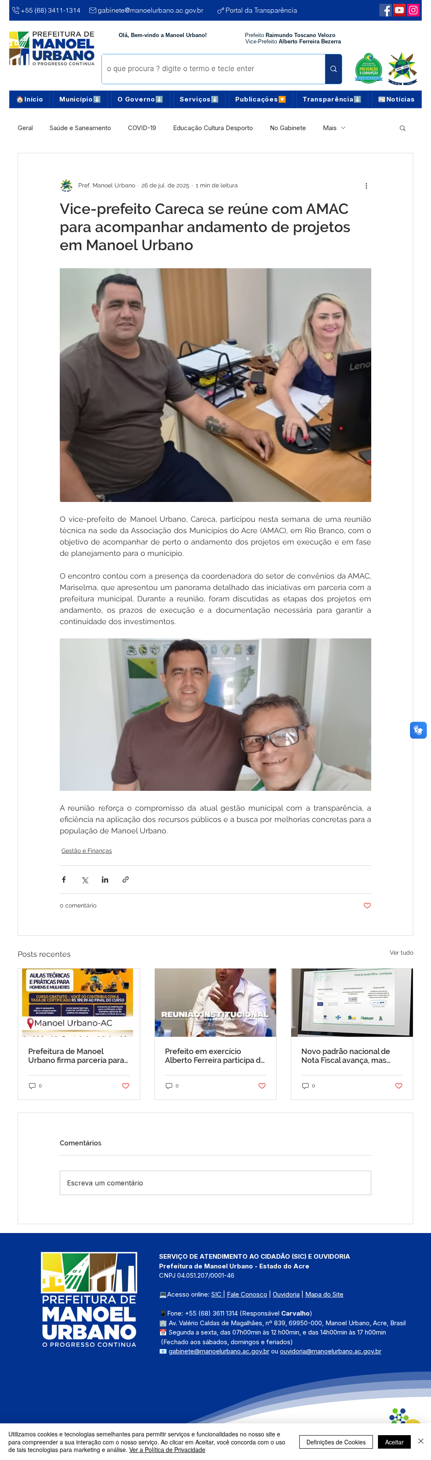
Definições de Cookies (336, 1442)
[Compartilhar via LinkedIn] (105, 879)
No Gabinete (288, 128)
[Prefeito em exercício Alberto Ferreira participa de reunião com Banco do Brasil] (216, 1003)
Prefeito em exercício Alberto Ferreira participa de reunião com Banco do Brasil (215, 1056)
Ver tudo (401, 952)
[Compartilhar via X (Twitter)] (84, 879)
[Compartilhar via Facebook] (64, 879)
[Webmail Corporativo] (413, 10)
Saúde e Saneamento (80, 128)
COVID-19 (142, 128)
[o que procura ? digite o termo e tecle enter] (333, 69)
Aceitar (394, 1442)
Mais (330, 128)
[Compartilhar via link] (126, 879)
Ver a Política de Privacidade (167, 1449)
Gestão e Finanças (86, 850)
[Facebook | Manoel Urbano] (385, 10)
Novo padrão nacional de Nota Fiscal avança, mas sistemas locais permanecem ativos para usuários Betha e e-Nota (346, 1056)
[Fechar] (421, 1441)
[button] (80, 99)
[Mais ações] (366, 185)
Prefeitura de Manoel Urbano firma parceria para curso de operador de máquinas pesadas (76, 1056)
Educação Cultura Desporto (213, 128)
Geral (25, 128)
